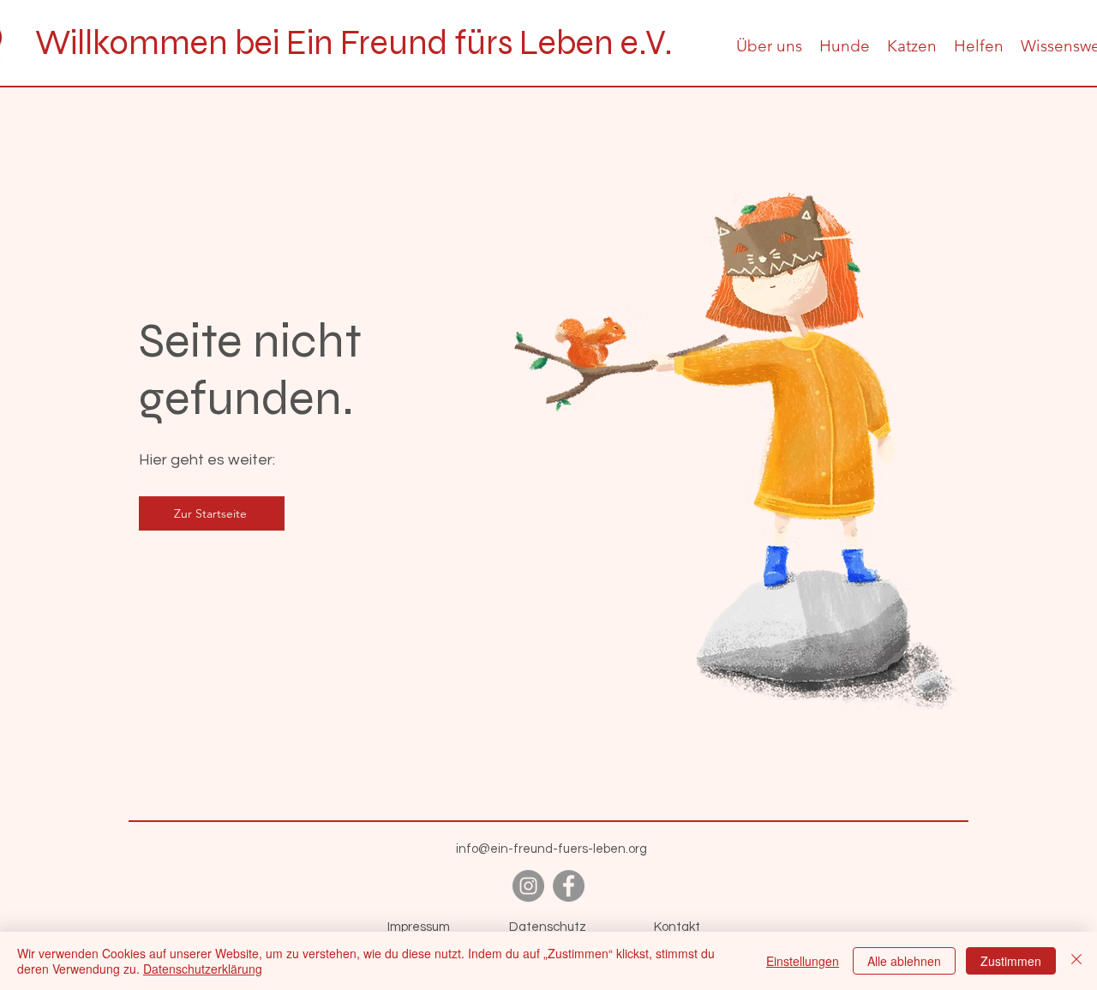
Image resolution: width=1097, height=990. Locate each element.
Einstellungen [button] (802, 960)
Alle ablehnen (904, 960)
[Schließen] (1076, 960)
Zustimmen (1010, 960)
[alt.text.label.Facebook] (568, 886)
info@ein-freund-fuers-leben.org (551, 849)
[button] (769, 46)
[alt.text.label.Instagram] (528, 886)
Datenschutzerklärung (202, 968)
